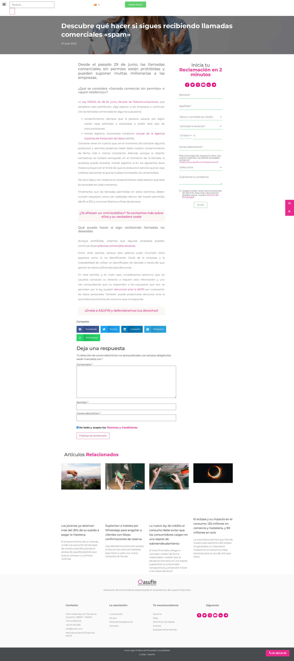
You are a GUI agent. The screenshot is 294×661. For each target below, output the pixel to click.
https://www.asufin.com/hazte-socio (198, 162)
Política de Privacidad (146, 650)
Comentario (85, 364)
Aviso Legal (129, 650)
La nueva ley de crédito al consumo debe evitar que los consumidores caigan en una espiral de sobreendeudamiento (168, 534)
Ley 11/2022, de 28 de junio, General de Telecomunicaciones (119, 101)
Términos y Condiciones (122, 427)
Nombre (82, 402)
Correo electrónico (89, 413)
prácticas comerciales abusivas (116, 245)
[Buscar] (12, 11)
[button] (4, 4)
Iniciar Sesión (114, 3)
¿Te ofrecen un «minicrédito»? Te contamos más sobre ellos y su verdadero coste (121, 214)
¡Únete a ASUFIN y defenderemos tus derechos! (121, 310)
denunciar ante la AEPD (129, 289)
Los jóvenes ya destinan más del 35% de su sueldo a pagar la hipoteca (80, 530)
